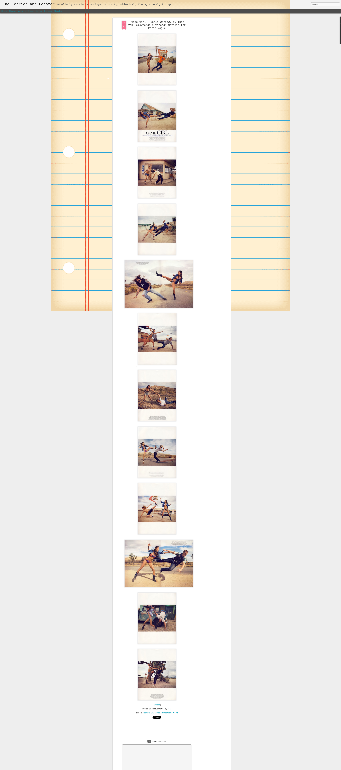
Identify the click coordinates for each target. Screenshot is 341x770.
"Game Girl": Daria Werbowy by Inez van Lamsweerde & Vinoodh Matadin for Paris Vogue (157, 25)
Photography (166, 712)
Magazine (22, 11)
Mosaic (31, 11)
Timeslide (58, 11)
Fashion (146, 712)
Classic (4, 11)
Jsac (169, 708)
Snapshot (48, 11)
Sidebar (39, 11)
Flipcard (12, 11)
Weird (175, 712)
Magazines (155, 712)
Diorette (157, 704)
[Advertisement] (207, 63)
